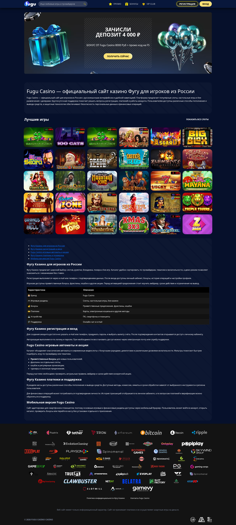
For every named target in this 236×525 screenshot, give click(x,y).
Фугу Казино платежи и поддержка (47, 255)
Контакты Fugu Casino (140, 498)
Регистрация (187, 3)
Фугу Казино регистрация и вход (46, 249)
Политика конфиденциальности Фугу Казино (106, 498)
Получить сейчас (118, 56)
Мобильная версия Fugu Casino (46, 258)
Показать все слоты (197, 119)
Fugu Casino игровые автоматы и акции (50, 252)
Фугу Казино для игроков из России (48, 245)
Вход (205, 3)
